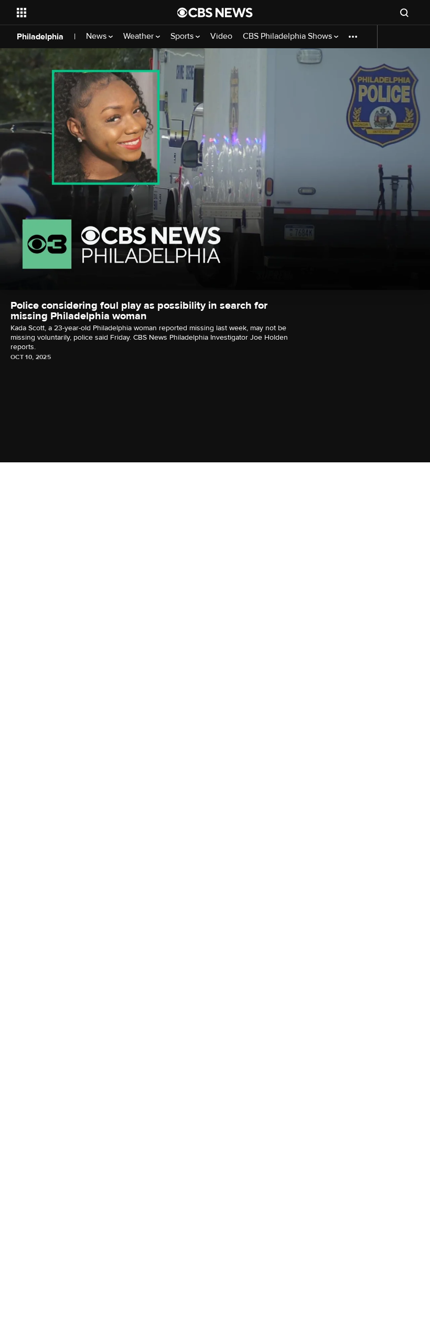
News (97, 36)
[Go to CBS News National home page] (215, 12)
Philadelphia (40, 36)
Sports (183, 36)
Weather (139, 36)
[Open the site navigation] (83, 12)
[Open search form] (404, 12)
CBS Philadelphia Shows (288, 36)
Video (221, 36)
